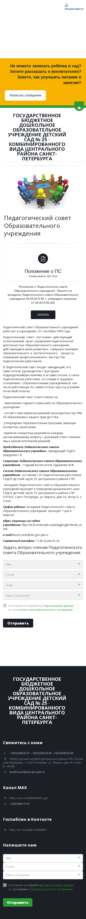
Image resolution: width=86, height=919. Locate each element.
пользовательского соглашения (51, 610)
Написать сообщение (25, 95)
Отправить (18, 623)
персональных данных (59, 606)
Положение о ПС (43, 270)
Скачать (43, 314)
